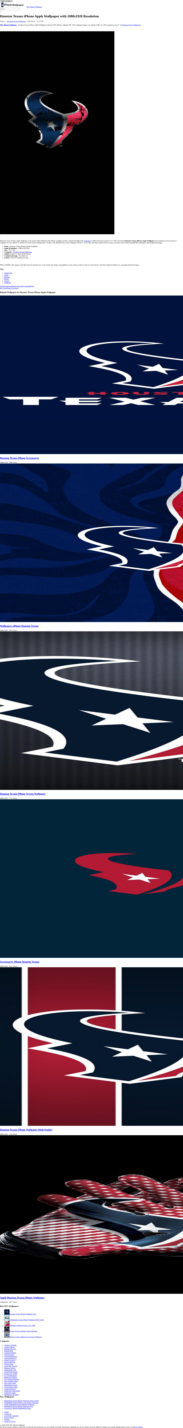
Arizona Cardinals (10, 1345)
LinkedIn (27, 286)
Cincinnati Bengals (10, 1356)
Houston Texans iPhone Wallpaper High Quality (26, 1129)
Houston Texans (9, 1368)
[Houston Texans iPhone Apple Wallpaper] (91, 133)
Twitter (2, 286)
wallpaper (87, 241)
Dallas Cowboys (9, 1360)
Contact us (7, 1414)
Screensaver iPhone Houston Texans (19, 961)
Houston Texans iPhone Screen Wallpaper (23, 793)
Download (14, 288)
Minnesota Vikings (10, 1377)
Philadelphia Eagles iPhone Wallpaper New (18, 1406)
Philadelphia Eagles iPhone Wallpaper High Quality (27, 1320)
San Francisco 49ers (11, 1387)
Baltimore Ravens (10, 1349)
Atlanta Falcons (9, 1347)
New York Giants (10, 1383)
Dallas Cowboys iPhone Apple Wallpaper (23, 1331)
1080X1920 (8, 273)
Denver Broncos (9, 1362)
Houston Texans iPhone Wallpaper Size (23, 1314)
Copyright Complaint (11, 1416)
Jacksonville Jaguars (11, 1372)
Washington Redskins (11, 1395)
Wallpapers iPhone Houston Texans (19, 626)
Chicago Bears (9, 1355)
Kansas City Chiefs (10, 1374)
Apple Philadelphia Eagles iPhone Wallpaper (19, 1404)
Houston (7, 277)
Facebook (8, 286)
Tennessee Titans (10, 1393)
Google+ (21, 286)
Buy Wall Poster (5, 288)
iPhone (6, 279)
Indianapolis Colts (10, 1370)
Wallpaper (7, 283)
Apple (6, 275)
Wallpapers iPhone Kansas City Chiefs (22, 1325)
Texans (6, 281)
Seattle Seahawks (10, 1389)
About (6, 1412)
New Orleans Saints (11, 1381)
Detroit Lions (8, 1364)
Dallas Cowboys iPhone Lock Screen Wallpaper (26, 1337)
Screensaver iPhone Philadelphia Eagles (17, 1408)
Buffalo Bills (8, 1351)
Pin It (32, 286)
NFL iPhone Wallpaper (34, 7)
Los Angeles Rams (10, 1376)
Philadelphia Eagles (10, 1385)
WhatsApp (15, 286)
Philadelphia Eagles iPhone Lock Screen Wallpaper (21, 1403)
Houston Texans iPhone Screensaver (19, 458)
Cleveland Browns (10, 1358)
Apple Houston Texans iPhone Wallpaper (22, 1297)
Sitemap (7, 1419)
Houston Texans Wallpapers (16, 21)
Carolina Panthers (10, 1353)
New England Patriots (11, 1379)
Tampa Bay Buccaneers (12, 1391)
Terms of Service (10, 1421)
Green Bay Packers (10, 1366)
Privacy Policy (9, 1418)
